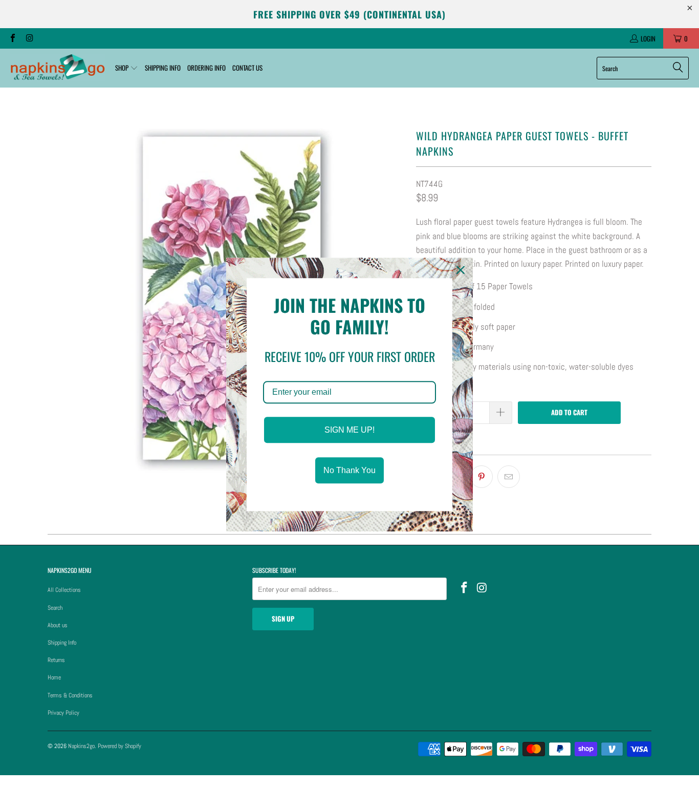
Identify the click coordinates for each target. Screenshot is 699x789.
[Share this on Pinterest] (481, 476)
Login (648, 38)
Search (55, 608)
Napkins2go (81, 746)
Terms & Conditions (70, 695)
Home (54, 677)
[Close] (460, 270)
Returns (56, 660)
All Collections (64, 590)
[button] (126, 68)
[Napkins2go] (57, 68)
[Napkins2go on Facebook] (12, 38)
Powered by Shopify (119, 746)
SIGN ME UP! (349, 429)
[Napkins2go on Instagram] (28, 38)
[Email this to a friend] (508, 476)
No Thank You (349, 470)
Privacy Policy (63, 713)
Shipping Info (62, 642)
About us (58, 625)
